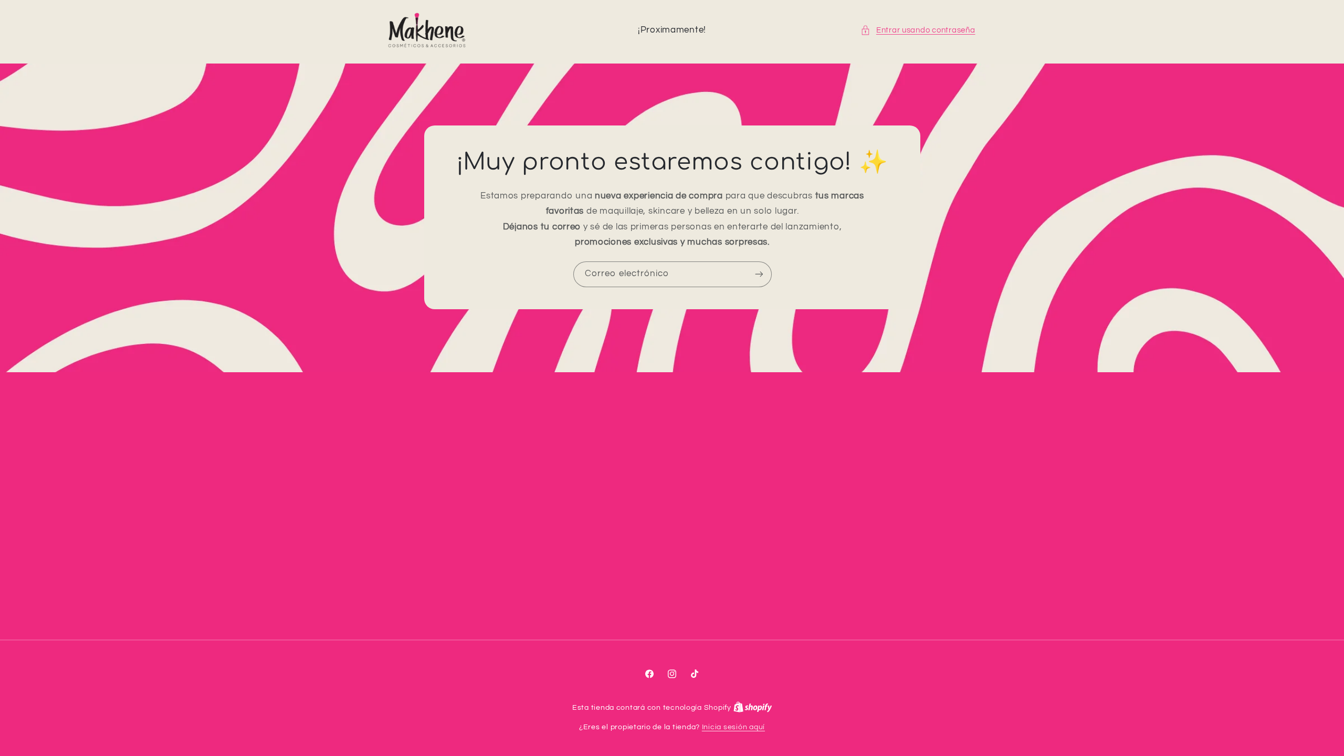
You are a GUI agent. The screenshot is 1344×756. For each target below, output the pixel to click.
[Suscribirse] (759, 274)
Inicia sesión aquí (733, 727)
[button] (917, 30)
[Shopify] (752, 707)
